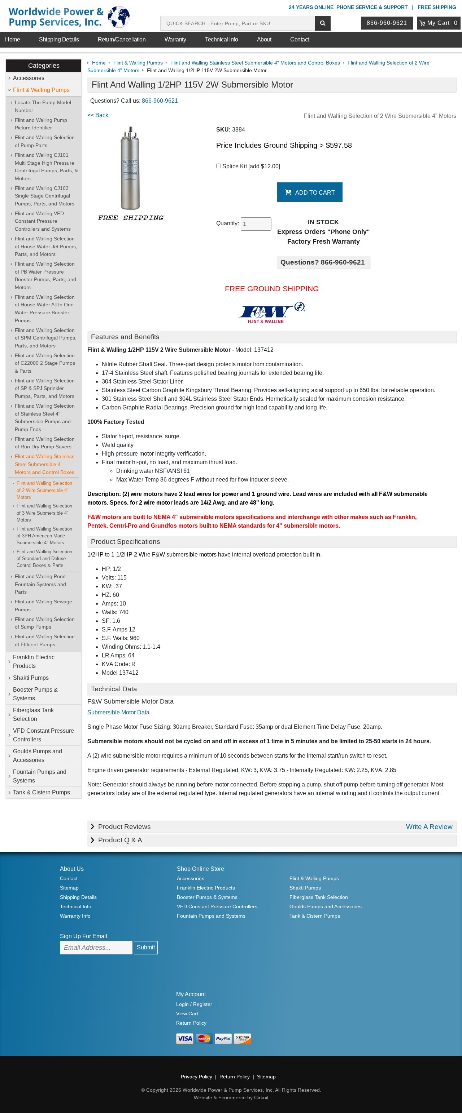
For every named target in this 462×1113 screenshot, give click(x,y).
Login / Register (194, 1004)
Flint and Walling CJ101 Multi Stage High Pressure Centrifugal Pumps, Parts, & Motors (46, 166)
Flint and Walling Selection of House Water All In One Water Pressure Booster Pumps (45, 308)
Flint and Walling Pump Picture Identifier (41, 124)
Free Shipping (437, 7)
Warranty (175, 39)
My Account (191, 994)
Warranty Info (75, 916)
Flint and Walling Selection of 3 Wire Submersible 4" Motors (44, 513)
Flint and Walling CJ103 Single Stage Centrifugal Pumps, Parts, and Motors (44, 196)
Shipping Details (59, 39)
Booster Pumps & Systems (35, 694)
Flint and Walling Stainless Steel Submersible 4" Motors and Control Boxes (44, 464)
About (264, 39)
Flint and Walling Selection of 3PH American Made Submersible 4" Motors (44, 536)
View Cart (187, 1013)
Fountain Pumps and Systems (39, 776)
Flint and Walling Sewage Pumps (43, 605)
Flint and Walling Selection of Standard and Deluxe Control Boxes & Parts (44, 558)
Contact (299, 39)
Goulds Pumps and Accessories (37, 755)
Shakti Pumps (31, 678)
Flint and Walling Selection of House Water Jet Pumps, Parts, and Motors (46, 246)
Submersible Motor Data (118, 712)
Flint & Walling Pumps (41, 90)
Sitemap (69, 888)
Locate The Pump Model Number (43, 106)
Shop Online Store (200, 869)
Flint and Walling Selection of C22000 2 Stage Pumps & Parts (45, 363)
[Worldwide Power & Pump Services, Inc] (68, 18)
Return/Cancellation (122, 39)
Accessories (28, 78)
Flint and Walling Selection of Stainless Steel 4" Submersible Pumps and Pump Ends (45, 417)
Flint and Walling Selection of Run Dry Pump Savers (45, 443)
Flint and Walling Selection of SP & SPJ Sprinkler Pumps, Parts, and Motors (45, 388)
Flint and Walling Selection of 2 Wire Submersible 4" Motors (44, 490)
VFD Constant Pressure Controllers (43, 735)
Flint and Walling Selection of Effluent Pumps (45, 640)
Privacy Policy (196, 1076)
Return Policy (191, 1023)
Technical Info (221, 39)
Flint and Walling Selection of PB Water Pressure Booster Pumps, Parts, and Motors (45, 275)
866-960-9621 (387, 23)
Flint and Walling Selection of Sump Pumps (45, 623)
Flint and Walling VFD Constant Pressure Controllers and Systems (43, 221)
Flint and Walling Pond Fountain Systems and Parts (40, 584)
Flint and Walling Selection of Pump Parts (45, 141)
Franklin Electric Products (34, 661)
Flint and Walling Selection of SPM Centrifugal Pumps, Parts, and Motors (46, 338)
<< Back (97, 115)
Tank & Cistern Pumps (41, 792)
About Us (72, 869)
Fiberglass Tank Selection (33, 714)
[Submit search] (323, 23)
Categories (44, 65)
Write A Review (429, 826)
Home (12, 39)
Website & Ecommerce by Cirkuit (231, 1097)
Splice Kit (250, 166)
